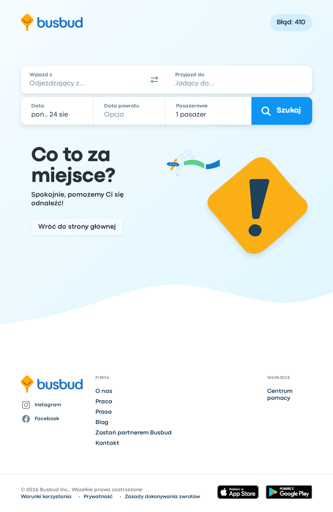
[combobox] (81, 80)
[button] (154, 79)
